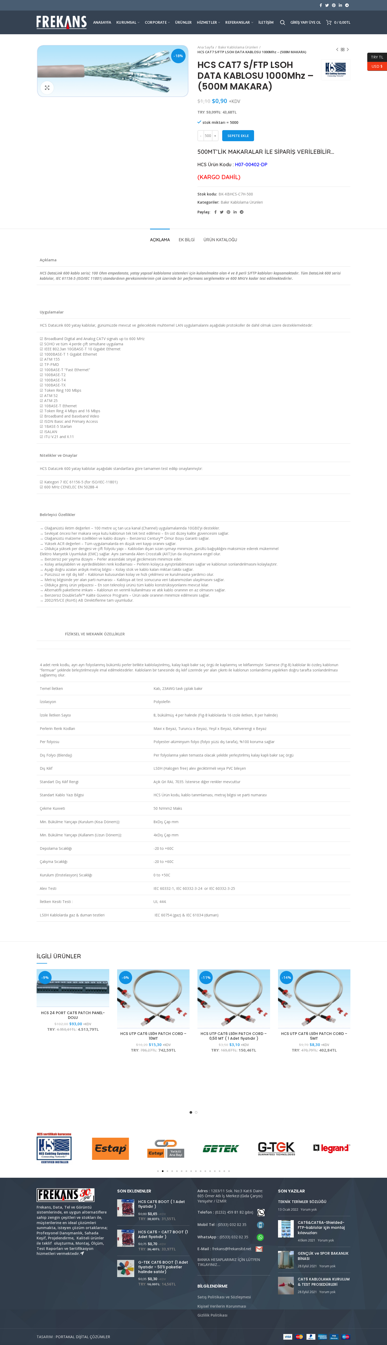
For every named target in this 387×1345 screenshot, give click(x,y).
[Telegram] (347, 5)
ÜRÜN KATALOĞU (220, 239)
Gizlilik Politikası (212, 1315)
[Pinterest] (333, 5)
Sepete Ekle (238, 135)
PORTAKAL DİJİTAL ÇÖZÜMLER (83, 1336)
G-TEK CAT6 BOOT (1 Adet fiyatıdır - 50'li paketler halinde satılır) (163, 1267)
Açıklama (160, 239)
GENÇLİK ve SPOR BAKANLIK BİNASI (323, 1256)
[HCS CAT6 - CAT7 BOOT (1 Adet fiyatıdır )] (125, 1241)
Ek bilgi (187, 239)
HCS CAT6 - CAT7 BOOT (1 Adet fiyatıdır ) (163, 1234)
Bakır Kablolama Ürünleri (238, 47)
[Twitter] (327, 5)
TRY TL (375, 56)
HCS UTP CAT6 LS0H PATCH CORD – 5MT (314, 1036)
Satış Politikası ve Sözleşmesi (224, 1296)
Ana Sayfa (205, 47)
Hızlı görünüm (105, 989)
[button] (158, 1171)
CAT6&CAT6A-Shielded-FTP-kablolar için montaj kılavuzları (321, 1227)
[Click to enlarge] (47, 87)
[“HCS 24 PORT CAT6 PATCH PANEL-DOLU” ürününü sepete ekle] (105, 978)
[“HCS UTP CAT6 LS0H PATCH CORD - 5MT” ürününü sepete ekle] (346, 978)
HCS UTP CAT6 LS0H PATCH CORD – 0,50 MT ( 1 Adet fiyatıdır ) (234, 1036)
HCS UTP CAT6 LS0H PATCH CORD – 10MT (153, 1036)
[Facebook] (321, 5)
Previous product (337, 49)
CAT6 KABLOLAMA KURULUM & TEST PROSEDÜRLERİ (324, 1282)
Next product (347, 49)
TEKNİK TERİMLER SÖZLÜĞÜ (302, 1201)
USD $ (375, 65)
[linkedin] (340, 5)
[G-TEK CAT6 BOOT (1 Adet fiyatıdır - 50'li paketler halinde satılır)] (125, 1273)
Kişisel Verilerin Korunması (221, 1306)
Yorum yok (309, 1209)
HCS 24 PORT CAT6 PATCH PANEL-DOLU (73, 1015)
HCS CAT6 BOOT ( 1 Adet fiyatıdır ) (161, 1204)
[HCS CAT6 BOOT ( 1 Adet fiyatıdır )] (125, 1210)
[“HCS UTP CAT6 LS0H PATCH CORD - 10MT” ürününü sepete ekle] (185, 978)
